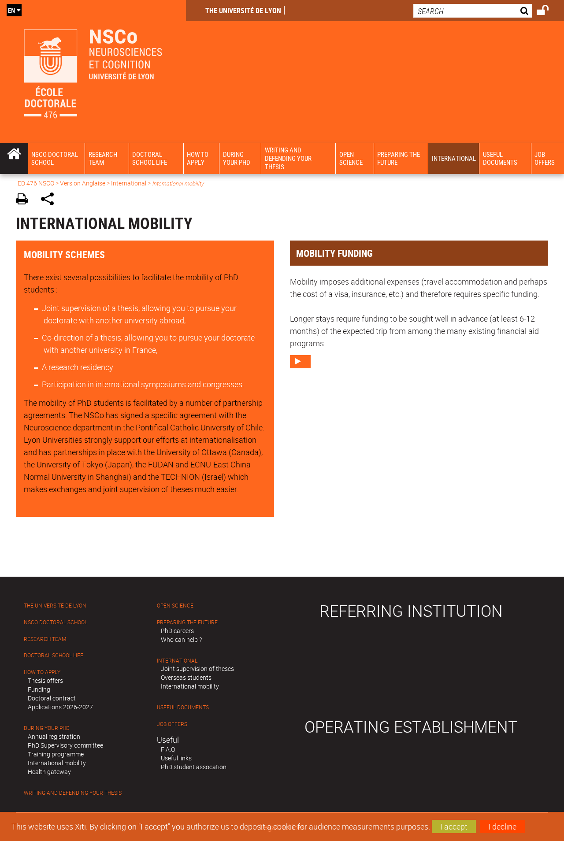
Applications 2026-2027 (60, 707)
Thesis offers (45, 680)
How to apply (42, 672)
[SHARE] (50, 200)
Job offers (172, 724)
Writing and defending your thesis (73, 793)
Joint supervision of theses (197, 668)
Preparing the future (187, 622)
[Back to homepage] (93, 71)
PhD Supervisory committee (65, 745)
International (128, 183)
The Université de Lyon (243, 10)
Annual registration (54, 736)
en (11, 10)
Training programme (56, 754)
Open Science (175, 605)
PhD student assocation (193, 767)
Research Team (45, 639)
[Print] (25, 200)
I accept (454, 826)
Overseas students (186, 677)
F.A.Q (168, 749)
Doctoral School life (53, 655)
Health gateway (49, 771)
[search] (472, 11)
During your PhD (47, 728)
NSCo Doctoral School (55, 622)
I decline (502, 826)
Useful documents (183, 707)
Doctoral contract (52, 698)
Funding (39, 689)
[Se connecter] (548, 11)
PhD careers (177, 630)
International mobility (57, 763)
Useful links (176, 758)
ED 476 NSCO (36, 183)
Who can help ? (181, 639)
